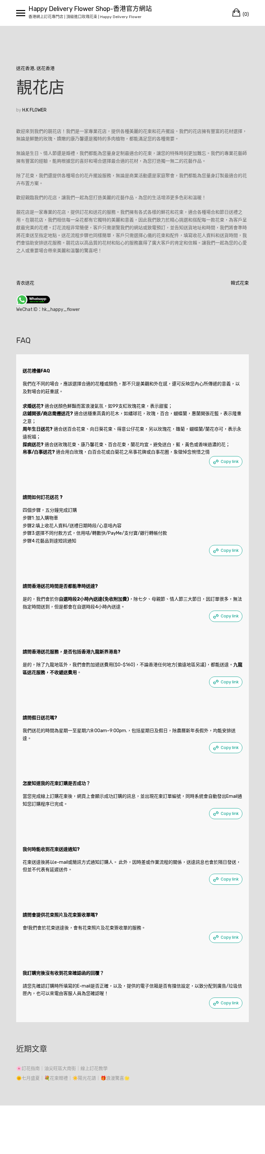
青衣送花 (25, 283)
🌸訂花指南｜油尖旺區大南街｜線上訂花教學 (62, 1068)
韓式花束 (240, 283)
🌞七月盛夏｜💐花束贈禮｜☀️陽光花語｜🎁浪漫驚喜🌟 (73, 1078)
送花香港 (25, 68)
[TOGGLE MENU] (20, 12)
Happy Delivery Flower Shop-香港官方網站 (90, 9)
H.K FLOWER (34, 110)
